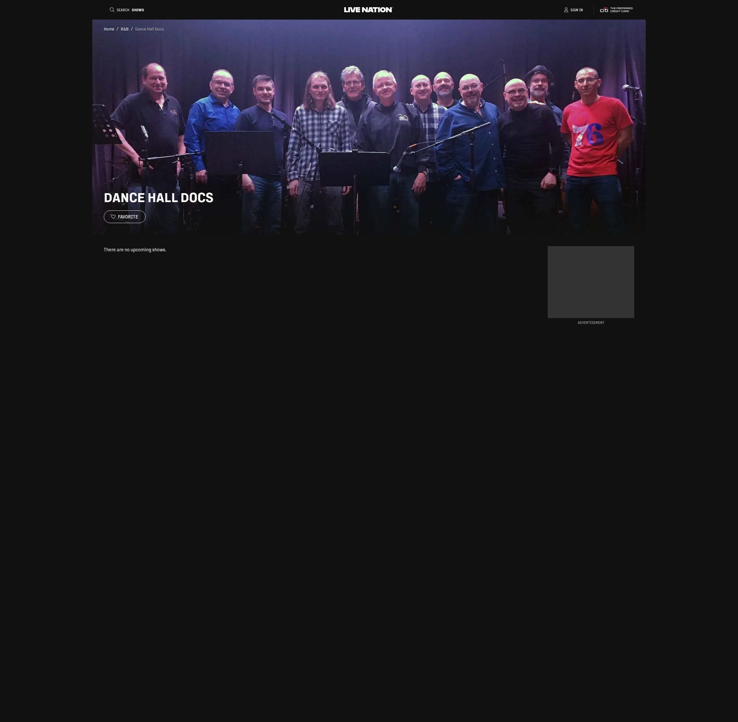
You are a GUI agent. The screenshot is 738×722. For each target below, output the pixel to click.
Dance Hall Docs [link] (149, 28)
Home (109, 28)
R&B (125, 28)
